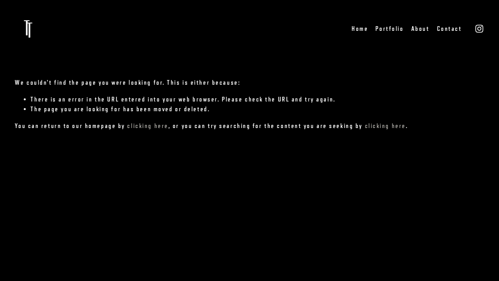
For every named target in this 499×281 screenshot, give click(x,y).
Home (360, 28)
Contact (449, 28)
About (420, 28)
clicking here (147, 126)
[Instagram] (479, 29)
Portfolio (389, 28)
